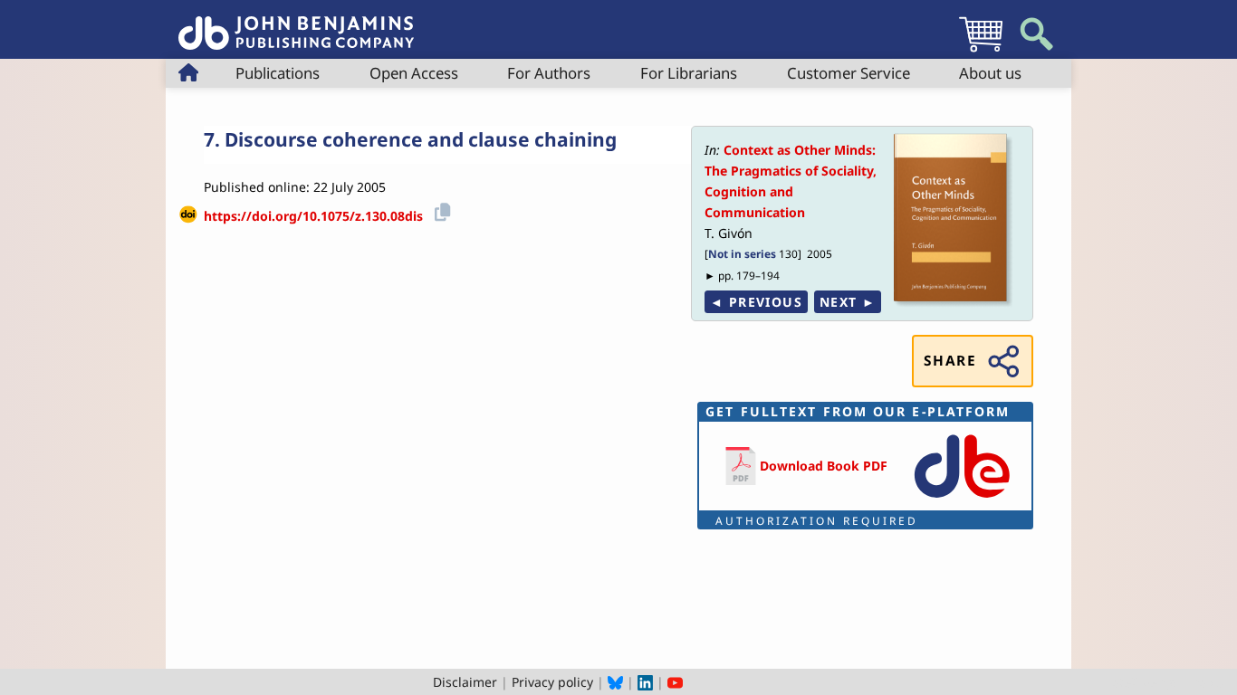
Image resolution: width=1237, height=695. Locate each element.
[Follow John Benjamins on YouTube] (675, 681)
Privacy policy (552, 681)
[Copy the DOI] (439, 209)
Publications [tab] (277, 72)
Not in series (742, 253)
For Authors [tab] (548, 72)
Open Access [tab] (413, 72)
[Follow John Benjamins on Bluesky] (615, 681)
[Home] (296, 23)
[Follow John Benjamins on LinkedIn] (645, 681)
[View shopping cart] (980, 51)
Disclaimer (465, 681)
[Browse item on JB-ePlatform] (961, 499)
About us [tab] (990, 72)
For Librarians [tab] (688, 72)
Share (950, 360)
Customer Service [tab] (848, 72)
